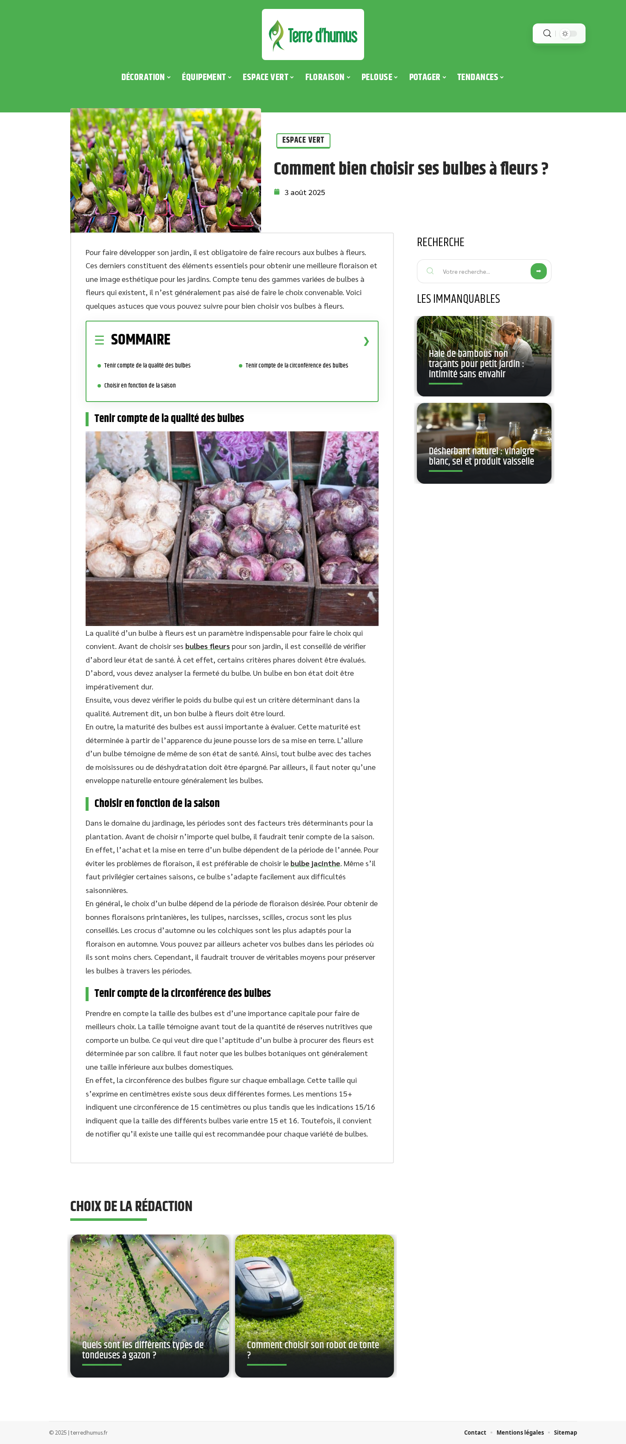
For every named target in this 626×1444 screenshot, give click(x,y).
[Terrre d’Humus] (313, 34)
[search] (547, 33)
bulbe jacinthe (315, 863)
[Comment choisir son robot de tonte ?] (314, 1306)
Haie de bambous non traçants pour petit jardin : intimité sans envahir (476, 364)
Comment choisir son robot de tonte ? (313, 1350)
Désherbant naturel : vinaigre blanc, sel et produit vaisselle (481, 456)
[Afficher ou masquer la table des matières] (270, 341)
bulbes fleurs (207, 646)
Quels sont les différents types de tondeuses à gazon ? (143, 1350)
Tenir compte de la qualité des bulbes (147, 365)
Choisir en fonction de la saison (140, 385)
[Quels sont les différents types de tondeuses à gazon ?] (149, 1306)
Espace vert (303, 140)
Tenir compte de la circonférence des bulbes (297, 365)
